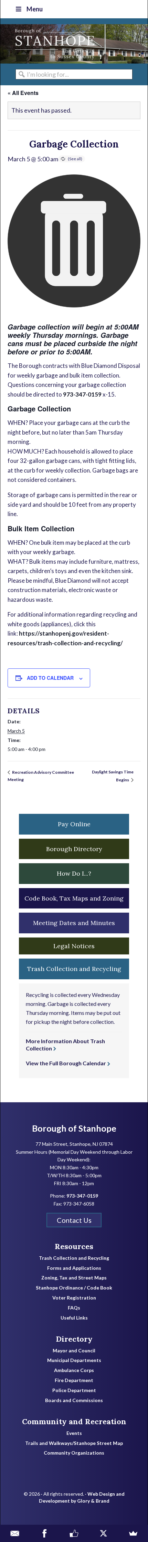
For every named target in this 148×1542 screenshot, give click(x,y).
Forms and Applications (74, 1268)
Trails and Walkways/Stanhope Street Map (74, 1443)
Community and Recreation (74, 1421)
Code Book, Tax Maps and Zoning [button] (74, 898)
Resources (74, 1246)
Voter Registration (74, 1298)
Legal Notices (74, 946)
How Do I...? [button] (74, 873)
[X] (103, 1533)
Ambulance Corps (74, 1370)
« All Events (23, 93)
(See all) (75, 158)
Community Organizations (74, 1453)
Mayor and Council (74, 1350)
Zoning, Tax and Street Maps (74, 1278)
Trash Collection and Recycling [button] (74, 969)
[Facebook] (44, 1533)
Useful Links (74, 1318)
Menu (35, 9)
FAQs (74, 1308)
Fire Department (74, 1380)
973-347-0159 (82, 394)
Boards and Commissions (74, 1400)
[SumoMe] (133, 1533)
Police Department (74, 1390)
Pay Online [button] (74, 824)
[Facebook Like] (74, 1533)
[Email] (15, 1533)
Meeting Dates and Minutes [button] (74, 923)
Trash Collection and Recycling (74, 1258)
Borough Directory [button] (74, 849)
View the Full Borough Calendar (66, 1063)
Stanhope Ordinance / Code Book (74, 1288)
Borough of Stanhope (52, 44)
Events (74, 1433)
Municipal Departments (74, 1360)
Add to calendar (50, 677)
